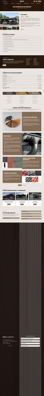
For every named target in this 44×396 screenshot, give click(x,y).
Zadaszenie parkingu (26, 3)
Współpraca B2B (38, 3)
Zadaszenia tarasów (19, 3)
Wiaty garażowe (5, 3)
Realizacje (32, 3)
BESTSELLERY (12, 3)
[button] (40, 198)
